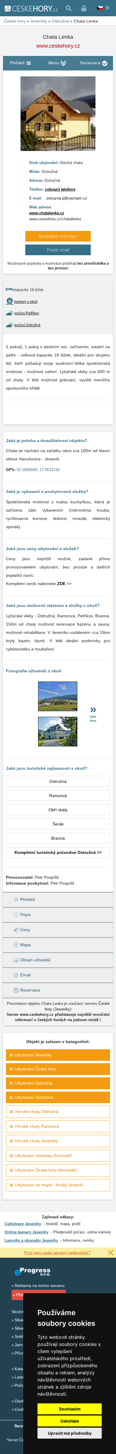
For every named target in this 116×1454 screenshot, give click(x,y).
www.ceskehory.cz (58, 46)
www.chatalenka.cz (46, 213)
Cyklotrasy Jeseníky (22, 1224)
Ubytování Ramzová (34, 1097)
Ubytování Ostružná (33, 1083)
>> (64, 583)
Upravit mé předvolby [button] (70, 1433)
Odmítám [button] (69, 1421)
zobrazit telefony (60, 189)
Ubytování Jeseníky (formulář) (43, 1155)
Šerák (58, 824)
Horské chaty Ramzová (37, 1126)
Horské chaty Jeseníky (36, 1140)
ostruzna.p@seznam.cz (66, 198)
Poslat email (58, 250)
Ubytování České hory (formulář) (46, 1170)
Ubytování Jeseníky (33, 1055)
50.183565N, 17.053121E (38, 469)
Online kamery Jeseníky (26, 1232)
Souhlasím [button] (70, 1408)
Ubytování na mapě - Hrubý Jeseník (49, 1185)
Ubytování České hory (36, 1068)
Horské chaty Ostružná (36, 1111)
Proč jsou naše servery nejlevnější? (57, 1252)
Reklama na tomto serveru (40, 1285)
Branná (58, 838)
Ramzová (58, 795)
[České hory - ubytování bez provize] (31, 8)
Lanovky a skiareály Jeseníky (31, 1240)
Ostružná (58, 781)
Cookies (22, 1409)
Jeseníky (62, 1009)
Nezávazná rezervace (58, 236)
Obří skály (58, 809)
